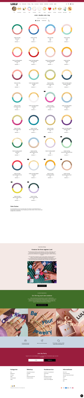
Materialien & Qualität (48, 376)
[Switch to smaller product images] (37, 20)
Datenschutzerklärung (31, 376)
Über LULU (65, 372)
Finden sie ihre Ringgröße (48, 379)
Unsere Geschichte (66, 373)
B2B (63, 380)
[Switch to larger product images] (35, 20)
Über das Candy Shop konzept (68, 375)
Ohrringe (12, 375)
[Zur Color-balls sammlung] (63, 234)
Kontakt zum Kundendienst (49, 372)
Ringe (11, 376)
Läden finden (46, 373)
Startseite (38, 18)
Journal (64, 376)
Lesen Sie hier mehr (42, 285)
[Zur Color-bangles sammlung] (31, 226)
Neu (11, 372)
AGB (27, 375)
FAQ (44, 375)
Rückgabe (28, 373)
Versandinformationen (31, 372)
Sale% (11, 379)
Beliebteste (12, 373)
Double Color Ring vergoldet (17, 61)
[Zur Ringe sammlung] (63, 219)
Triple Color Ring (50, 38)
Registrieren (50, 360)
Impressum (65, 379)
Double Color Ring (17, 38)
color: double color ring (43, 18)
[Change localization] (70, 4)
